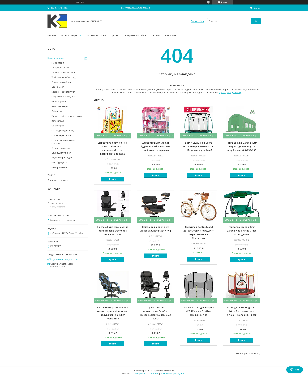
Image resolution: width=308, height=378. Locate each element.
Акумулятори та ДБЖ (62, 157)
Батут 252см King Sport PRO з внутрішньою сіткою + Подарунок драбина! (198, 146)
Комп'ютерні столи (61, 135)
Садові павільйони (61, 82)
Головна (51, 35)
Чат (297, 369)
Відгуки (51, 174)
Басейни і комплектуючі (63, 91)
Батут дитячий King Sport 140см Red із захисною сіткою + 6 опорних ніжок (242, 311)
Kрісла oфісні (57, 125)
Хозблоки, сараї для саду (64, 77)
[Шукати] (256, 21)
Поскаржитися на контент (146, 373)
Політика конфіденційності (173, 373)
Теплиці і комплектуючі (63, 72)
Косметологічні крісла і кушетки (63, 142)
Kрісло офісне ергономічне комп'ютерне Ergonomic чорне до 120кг (112, 230)
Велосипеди (57, 120)
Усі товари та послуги (247, 353)
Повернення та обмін (135, 35)
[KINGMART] (57, 27)
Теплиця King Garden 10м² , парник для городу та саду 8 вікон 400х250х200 (241, 146)
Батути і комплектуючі (63, 96)
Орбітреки (56, 111)
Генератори (57, 62)
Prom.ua (170, 370)
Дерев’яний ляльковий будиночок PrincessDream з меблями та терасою (156, 146)
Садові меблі (57, 86)
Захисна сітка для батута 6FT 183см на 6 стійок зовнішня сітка (199, 311)
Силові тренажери (60, 147)
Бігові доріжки (58, 101)
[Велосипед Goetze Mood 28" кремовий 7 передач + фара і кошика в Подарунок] (198, 206)
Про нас (115, 35)
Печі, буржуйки (59, 162)
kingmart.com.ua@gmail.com (64, 259)
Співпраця (170, 35)
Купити (112, 179)
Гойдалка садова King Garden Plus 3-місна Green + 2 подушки (242, 230)
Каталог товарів (69, 35)
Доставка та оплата (96, 35)
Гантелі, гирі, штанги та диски (66, 116)
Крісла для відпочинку (230, 92)
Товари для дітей (60, 67)
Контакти (155, 35)
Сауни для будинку (61, 152)
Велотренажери (59, 106)
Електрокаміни (59, 167)
